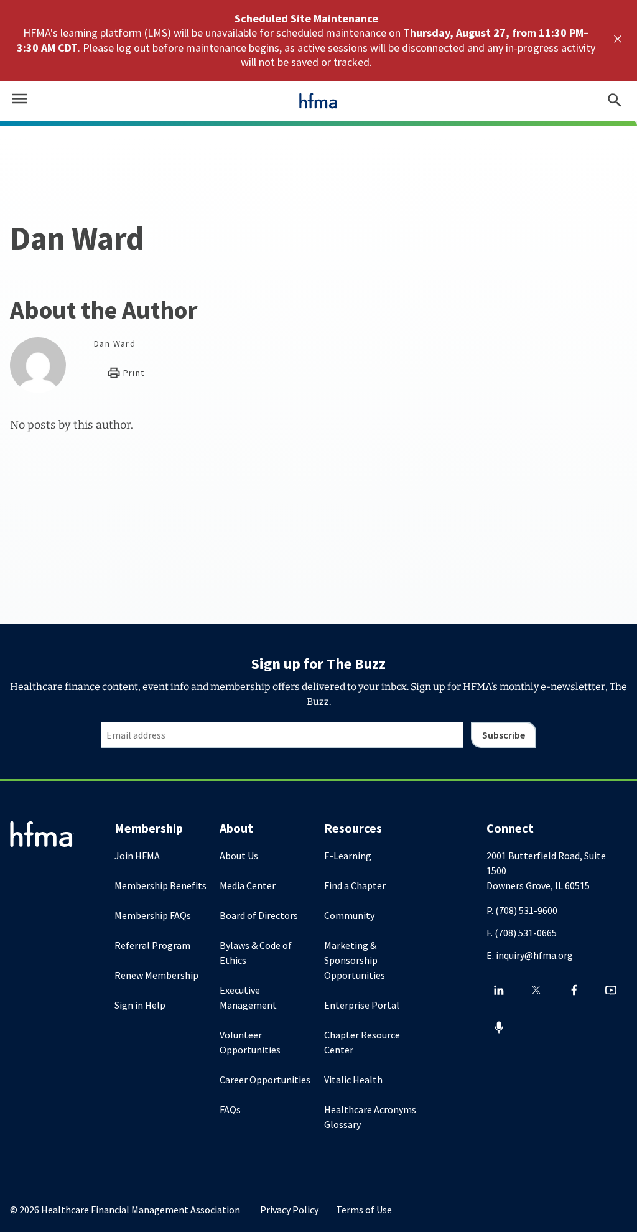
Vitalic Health (353, 1079)
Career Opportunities (265, 1079)
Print (132, 372)
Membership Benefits (160, 885)
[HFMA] (318, 101)
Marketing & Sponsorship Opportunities (354, 960)
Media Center (248, 885)
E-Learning (347, 855)
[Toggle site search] (614, 100)
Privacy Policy (289, 1209)
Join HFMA (137, 855)
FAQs (230, 1109)
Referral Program (152, 945)
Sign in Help (139, 1005)
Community (349, 915)
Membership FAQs (152, 915)
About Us (239, 855)
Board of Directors (259, 915)
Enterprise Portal (361, 1005)
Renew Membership (156, 975)
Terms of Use (364, 1209)
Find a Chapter (355, 885)
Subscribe (503, 735)
